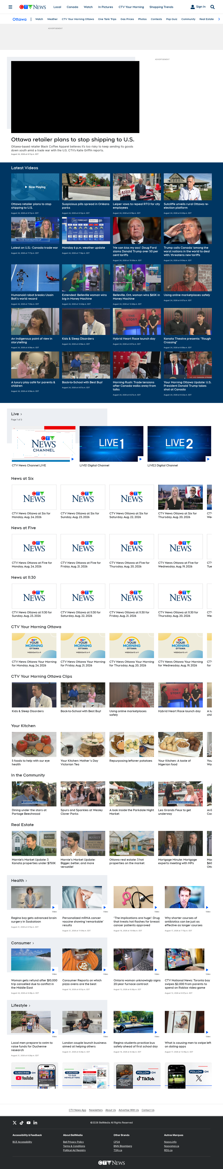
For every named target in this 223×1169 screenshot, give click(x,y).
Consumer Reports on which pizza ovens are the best (82, 982)
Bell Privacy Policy (73, 1141)
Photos (142, 19)
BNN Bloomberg (123, 1145)
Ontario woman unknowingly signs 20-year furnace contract (137, 982)
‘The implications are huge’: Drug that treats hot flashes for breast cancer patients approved (137, 921)
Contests (156, 19)
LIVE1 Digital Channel (94, 465)
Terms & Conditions (74, 1145)
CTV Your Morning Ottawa (78, 19)
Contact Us (148, 1109)
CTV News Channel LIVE (29, 465)
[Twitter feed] (15, 1122)
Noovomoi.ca (171, 1145)
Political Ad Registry (74, 1150)
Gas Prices (127, 19)
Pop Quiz (171, 19)
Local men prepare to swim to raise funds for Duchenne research (32, 1046)
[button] (35, 193)
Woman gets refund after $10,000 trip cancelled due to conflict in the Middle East (34, 984)
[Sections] (10, 6)
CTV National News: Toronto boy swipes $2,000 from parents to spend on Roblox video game (187, 984)
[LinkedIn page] (35, 1122)
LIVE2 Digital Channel (163, 465)
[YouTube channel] (28, 1122)
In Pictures (105, 7)
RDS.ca (168, 1150)
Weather (52, 19)
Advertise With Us (129, 1109)
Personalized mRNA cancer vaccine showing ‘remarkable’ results (82, 921)
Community (188, 19)
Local (57, 7)
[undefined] (34, 502)
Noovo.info (170, 1141)
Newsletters (96, 1109)
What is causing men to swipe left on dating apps (188, 1044)
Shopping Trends (161, 7)
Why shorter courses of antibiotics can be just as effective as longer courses (183, 921)
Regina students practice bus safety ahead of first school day (136, 1044)
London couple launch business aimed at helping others (84, 1044)
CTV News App (77, 1109)
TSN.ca (118, 1150)
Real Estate (206, 19)
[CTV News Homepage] (33, 7)
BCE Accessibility (22, 1141)
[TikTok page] (22, 1122)
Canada (72, 7)
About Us (110, 1109)
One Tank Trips (107, 19)
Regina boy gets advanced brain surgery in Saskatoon (34, 919)
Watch (88, 7)
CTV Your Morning (131, 7)
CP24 (117, 1141)
